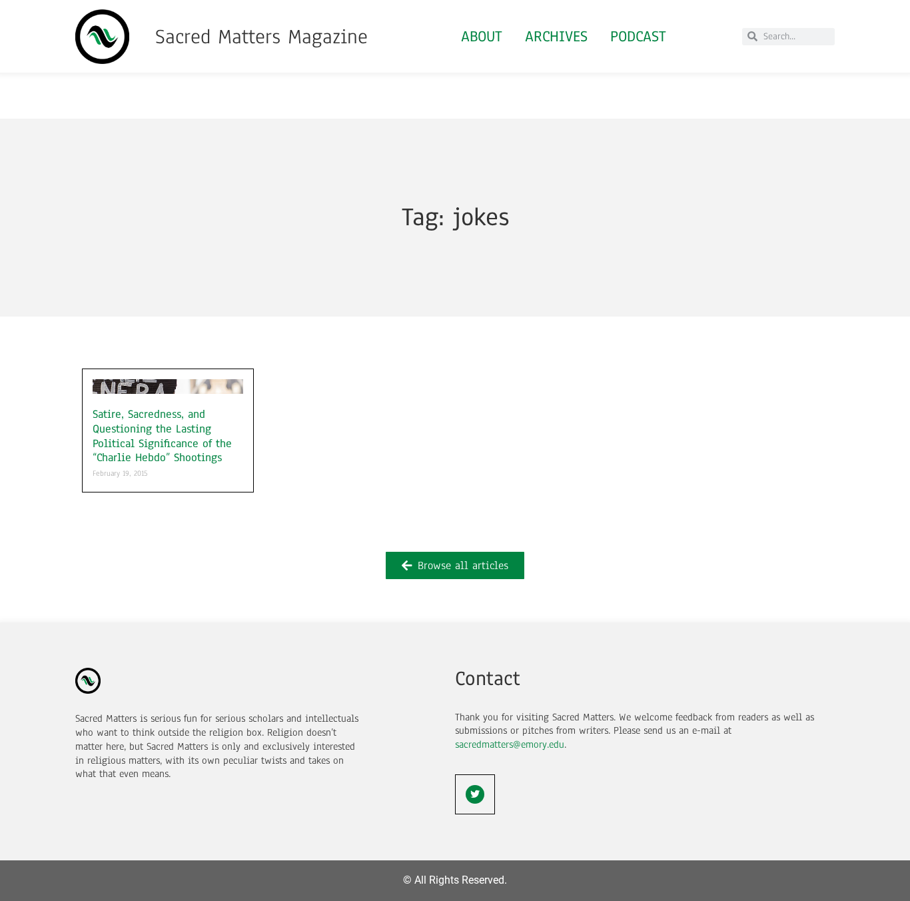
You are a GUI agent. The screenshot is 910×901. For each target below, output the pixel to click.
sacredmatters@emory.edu (509, 744)
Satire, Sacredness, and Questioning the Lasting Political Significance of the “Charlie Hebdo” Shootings (162, 436)
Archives (556, 36)
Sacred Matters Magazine (261, 37)
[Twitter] (475, 794)
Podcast (638, 36)
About (481, 36)
